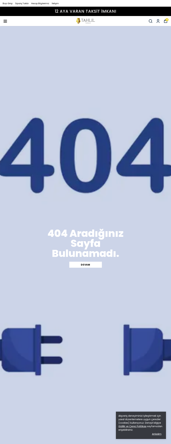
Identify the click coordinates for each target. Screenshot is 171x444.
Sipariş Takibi (22, 3)
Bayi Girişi (8, 3)
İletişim (55, 3)
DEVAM (85, 264)
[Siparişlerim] (158, 21)
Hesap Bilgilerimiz (40, 3)
